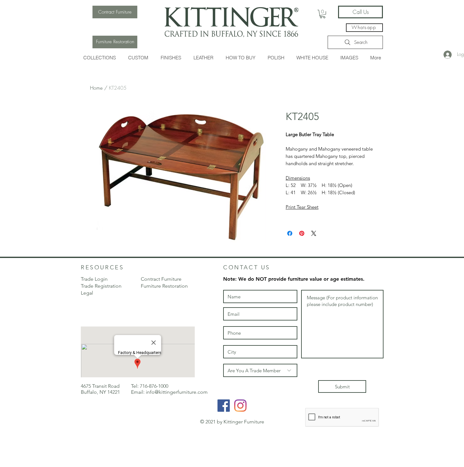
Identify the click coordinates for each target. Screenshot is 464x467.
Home (96, 87)
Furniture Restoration (164, 286)
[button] (99, 58)
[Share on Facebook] (290, 233)
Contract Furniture (161, 279)
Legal (87, 293)
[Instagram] (240, 405)
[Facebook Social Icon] (223, 405)
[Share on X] (314, 233)
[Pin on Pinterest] (302, 233)
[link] (323, 14)
